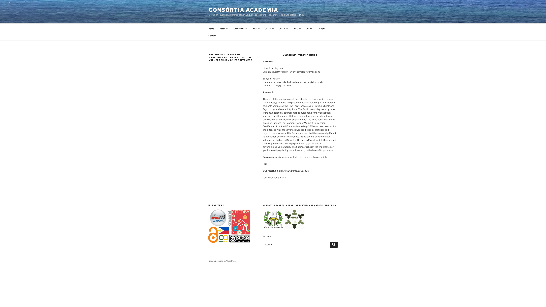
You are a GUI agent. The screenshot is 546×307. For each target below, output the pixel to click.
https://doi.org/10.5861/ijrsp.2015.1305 (288, 170)
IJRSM (309, 28)
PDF (265, 164)
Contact (212, 35)
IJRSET (268, 28)
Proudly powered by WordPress (222, 261)
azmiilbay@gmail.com (308, 71)
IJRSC (295, 28)
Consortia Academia (243, 10)
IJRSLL (282, 28)
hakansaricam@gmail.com (277, 85)
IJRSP (322, 28)
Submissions (238, 28)
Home (211, 28)
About (222, 28)
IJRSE (254, 28)
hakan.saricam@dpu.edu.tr (309, 82)
